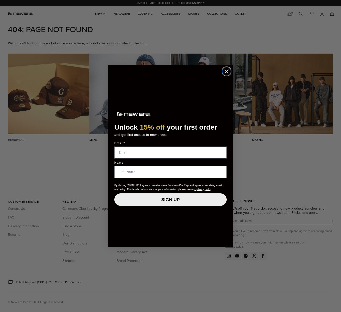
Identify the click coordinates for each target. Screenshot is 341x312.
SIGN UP (170, 199)
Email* (119, 143)
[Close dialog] (226, 71)
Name (119, 162)
